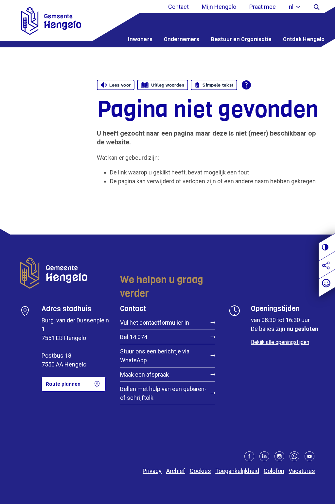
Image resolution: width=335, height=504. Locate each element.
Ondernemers (182, 39)
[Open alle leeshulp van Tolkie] (246, 84)
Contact (178, 6)
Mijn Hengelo (219, 6)
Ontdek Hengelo (304, 39)
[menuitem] (294, 6)
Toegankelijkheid (237, 470)
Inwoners (140, 39)
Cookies (200, 470)
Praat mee (262, 6)
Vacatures (302, 470)
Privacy (152, 470)
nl (291, 6)
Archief (175, 470)
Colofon (274, 470)
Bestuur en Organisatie (241, 39)
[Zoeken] (316, 6)
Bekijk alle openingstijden (280, 342)
